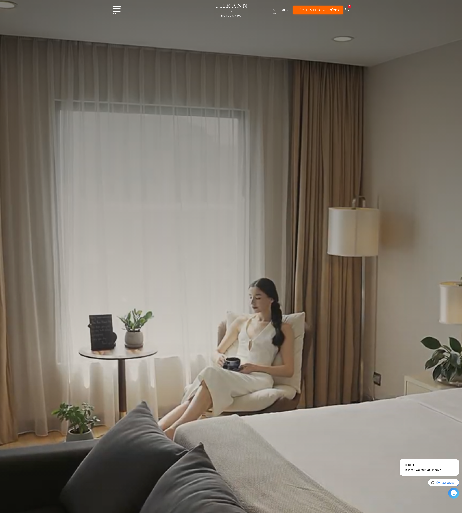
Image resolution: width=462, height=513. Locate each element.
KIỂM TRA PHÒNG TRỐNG (318, 10)
